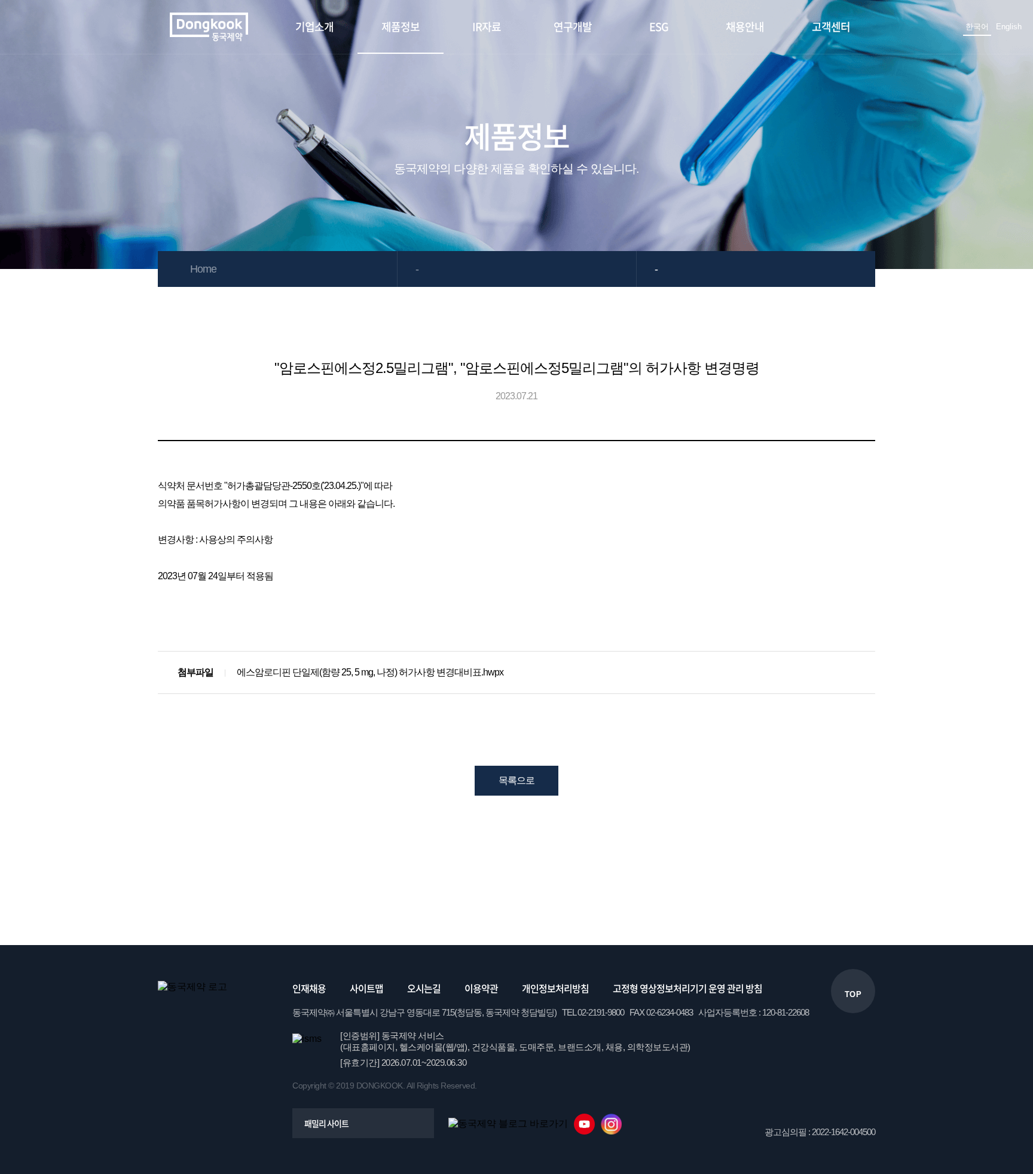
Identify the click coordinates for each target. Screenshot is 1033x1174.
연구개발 (573, 27)
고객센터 (831, 27)
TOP (853, 994)
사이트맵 (366, 988)
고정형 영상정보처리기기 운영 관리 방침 (687, 988)
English (1009, 26)
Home (203, 269)
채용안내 (745, 27)
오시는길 (424, 988)
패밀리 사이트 (326, 1123)
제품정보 (400, 27)
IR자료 (486, 27)
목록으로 (516, 780)
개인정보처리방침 (555, 988)
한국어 (977, 26)
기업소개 (314, 27)
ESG (658, 27)
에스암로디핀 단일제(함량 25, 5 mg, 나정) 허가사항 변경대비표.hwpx (370, 672)
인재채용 (309, 988)
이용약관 (481, 988)
